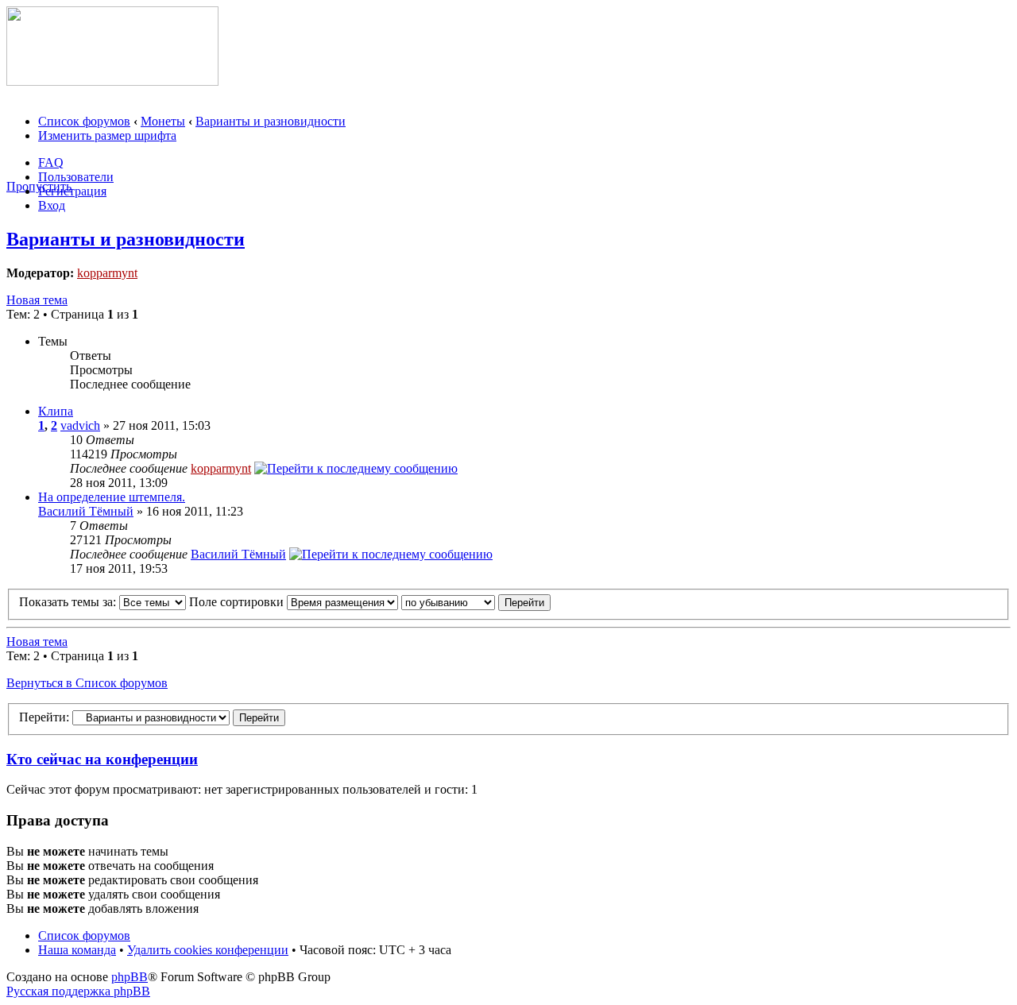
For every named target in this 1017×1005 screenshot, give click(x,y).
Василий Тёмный (85, 511)
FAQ (51, 162)
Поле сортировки (238, 602)
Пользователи (76, 177)
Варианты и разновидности (270, 121)
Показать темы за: (69, 602)
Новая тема (37, 300)
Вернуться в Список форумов (87, 683)
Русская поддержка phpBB (78, 991)
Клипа (55, 411)
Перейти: (44, 717)
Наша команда (77, 950)
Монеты (163, 121)
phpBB (129, 977)
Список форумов (84, 121)
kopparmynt (107, 273)
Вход (51, 205)
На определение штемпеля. (111, 497)
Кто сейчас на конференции (102, 759)
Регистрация (72, 191)
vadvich (80, 425)
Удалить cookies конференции (207, 950)
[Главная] (112, 81)
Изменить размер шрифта (107, 135)
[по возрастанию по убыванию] (476, 602)
